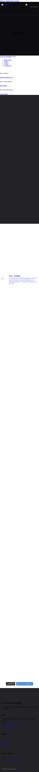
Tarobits (19, 769)
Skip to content (5, 1)
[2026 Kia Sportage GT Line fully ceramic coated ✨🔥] (19, 505)
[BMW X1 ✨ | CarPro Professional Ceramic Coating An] (19, 298)
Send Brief (3, 86)
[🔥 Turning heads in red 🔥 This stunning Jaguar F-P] (19, 667)
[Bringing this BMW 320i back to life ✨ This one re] (19, 601)
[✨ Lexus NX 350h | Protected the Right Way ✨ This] (19, 348)
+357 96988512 (7, 728)
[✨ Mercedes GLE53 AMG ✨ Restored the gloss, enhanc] (19, 581)
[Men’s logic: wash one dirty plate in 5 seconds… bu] (19, 622)
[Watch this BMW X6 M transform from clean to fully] (19, 373)
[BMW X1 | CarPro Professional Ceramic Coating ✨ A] (19, 325)
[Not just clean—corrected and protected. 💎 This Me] (19, 563)
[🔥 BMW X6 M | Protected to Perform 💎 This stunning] (19, 407)
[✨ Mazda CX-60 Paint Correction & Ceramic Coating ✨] (19, 542)
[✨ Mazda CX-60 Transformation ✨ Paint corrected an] (19, 523)
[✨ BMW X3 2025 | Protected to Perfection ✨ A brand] (19, 474)
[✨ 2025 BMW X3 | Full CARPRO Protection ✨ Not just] (19, 438)
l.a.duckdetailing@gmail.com (11, 724)
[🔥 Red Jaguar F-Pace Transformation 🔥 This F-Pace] (19, 641)
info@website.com (6, 77)
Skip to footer (14, 1)
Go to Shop (4, 94)
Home (16, 38)
